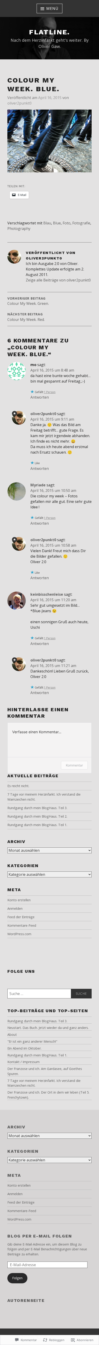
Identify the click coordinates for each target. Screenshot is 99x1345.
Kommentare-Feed (21, 925)
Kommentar (74, 765)
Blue (57, 223)
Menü (52, 8)
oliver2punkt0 (19, 103)
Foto (66, 223)
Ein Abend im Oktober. (24, 1048)
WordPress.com (19, 934)
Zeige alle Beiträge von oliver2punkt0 (58, 280)
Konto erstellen (19, 900)
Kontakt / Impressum (23, 1062)
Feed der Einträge (21, 917)
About (12, 1034)
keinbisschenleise (46, 594)
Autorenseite (26, 1300)
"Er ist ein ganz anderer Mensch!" (32, 1041)
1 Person (49, 392)
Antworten (39, 397)
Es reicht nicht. (18, 786)
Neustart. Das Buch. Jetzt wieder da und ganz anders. (48, 1027)
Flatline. (49, 32)
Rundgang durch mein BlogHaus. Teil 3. (37, 808)
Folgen (17, 1278)
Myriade (38, 485)
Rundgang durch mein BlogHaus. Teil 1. (37, 825)
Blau (47, 223)
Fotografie (81, 223)
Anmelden (15, 908)
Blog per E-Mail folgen (39, 1236)
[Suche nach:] (49, 993)
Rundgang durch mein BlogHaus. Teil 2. (37, 816)
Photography (18, 228)
